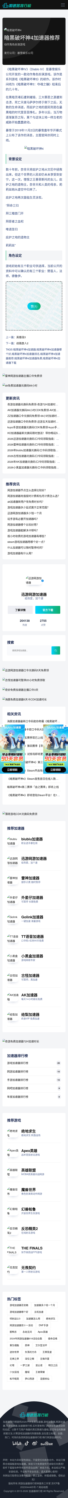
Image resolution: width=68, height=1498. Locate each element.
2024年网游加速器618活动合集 (26, 1338)
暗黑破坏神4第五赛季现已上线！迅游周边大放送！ (37, 737)
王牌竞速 (47, 1351)
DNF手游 (43, 1325)
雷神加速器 (30, 877)
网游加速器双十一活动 (21, 1325)
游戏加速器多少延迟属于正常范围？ (28, 507)
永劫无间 (27, 1331)
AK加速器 (29, 994)
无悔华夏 (44, 1358)
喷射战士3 (15, 1318)
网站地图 (43, 1487)
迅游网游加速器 (34, 858)
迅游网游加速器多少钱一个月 (24, 513)
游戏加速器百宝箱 (19, 1305)
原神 (27, 1345)
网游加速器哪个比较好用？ (23, 524)
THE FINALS (32, 1248)
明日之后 (53, 1365)
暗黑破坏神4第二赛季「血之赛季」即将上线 (33, 787)
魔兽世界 (28, 1189)
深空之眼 (29, 1358)
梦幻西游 (29, 1378)
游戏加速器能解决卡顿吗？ (23, 530)
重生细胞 (14, 1345)
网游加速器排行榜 (17, 1071)
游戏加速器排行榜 (17, 1063)
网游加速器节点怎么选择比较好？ (27, 490)
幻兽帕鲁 (28, 1209)
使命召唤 (52, 1338)
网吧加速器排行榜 (17, 1088)
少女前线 (14, 1371)
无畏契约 (28, 1267)
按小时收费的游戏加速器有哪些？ (27, 536)
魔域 (27, 1371)
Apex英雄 (29, 1150)
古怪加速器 (30, 975)
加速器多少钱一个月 (44, 1305)
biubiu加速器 (32, 838)
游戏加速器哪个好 (19, 1311)
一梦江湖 (25, 1365)
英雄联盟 (28, 1170)
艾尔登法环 (41, 1345)
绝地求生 (28, 1131)
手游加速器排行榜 (17, 1080)
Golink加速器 (32, 916)
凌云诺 (38, 1365)
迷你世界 (14, 1351)
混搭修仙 (44, 1378)
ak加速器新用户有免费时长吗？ (26, 501)
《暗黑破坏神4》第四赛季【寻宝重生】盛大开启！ (37, 746)
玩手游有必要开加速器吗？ (23, 519)
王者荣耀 (40, 1371)
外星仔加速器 (32, 897)
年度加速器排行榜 (17, 1097)
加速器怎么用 (33, 1318)
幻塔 (12, 1365)
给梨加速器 (30, 1014)
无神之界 (14, 1358)
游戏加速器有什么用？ (20, 553)
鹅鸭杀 (13, 1331)
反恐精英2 (29, 1228)
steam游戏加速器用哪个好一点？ (26, 542)
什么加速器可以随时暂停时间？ (25, 547)
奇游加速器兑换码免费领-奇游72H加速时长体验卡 (36, 404)
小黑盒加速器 (32, 955)
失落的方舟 (30, 1351)
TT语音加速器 (32, 936)
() (34, 306)
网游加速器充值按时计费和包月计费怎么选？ (33, 496)
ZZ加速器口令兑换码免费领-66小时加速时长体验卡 (37, 416)
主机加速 (38, 1311)
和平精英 (14, 1378)
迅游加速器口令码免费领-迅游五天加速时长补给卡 (36, 421)
